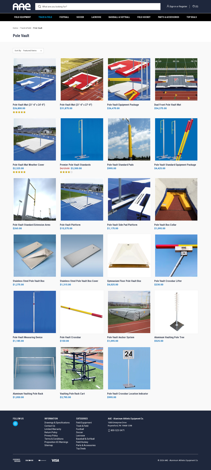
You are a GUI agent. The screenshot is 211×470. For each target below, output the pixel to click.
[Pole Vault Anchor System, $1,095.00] (129, 312)
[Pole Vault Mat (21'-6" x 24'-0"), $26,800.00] (35, 79)
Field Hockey (143, 17)
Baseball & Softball (119, 17)
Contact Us (49, 426)
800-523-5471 (118, 430)
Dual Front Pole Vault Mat (167, 104)
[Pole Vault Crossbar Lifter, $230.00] (176, 255)
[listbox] (33, 50)
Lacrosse (96, 17)
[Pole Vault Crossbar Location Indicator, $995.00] (129, 368)
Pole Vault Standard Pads (120, 164)
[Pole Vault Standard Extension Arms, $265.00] (35, 199)
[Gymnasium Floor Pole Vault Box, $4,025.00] (129, 255)
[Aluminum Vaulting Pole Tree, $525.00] (176, 312)
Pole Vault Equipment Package (123, 104)
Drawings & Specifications (57, 422)
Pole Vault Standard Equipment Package (175, 164)
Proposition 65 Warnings (56, 442)
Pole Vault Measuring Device (27, 337)
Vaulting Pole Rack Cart (72, 393)
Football (64, 17)
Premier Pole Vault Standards (75, 164)
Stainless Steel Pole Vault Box (28, 281)
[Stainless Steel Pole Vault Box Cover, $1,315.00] (82, 255)
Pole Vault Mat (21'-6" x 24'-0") (29, 104)
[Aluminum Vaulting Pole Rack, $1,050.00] (35, 368)
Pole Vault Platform (70, 224)
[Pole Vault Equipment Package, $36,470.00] (129, 79)
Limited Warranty (52, 429)
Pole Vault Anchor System (120, 337)
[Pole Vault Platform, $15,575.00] (82, 199)
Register (183, 6)
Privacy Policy (51, 435)
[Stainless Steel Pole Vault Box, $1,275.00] (35, 255)
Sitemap (48, 445)
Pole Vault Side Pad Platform (122, 224)
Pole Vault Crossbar (70, 337)
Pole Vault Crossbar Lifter (168, 281)
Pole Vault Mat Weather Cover (28, 164)
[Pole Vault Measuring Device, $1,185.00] (35, 312)
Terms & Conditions (53, 439)
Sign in (173, 6)
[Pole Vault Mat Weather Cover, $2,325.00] (35, 139)
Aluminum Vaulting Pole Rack (28, 393)
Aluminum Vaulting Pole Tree (169, 337)
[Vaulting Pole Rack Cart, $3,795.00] (82, 368)
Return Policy (50, 432)
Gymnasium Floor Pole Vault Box (124, 281)
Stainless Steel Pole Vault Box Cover (79, 281)
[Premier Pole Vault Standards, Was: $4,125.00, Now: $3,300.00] (82, 139)
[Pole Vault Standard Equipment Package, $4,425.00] (176, 139)
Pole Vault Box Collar (165, 224)
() (196, 6)
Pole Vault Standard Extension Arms (31, 224)
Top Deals (192, 17)
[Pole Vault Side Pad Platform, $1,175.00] (129, 199)
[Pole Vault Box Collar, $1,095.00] (176, 199)
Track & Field (45, 17)
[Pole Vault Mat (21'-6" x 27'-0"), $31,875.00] (82, 79)
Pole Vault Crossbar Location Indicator (127, 393)
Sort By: (18, 50)
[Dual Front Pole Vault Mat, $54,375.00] (176, 79)
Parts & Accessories (168, 17)
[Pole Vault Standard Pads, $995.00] (129, 139)
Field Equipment (22, 17)
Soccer (80, 17)
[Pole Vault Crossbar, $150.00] (82, 312)
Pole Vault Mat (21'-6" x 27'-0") (76, 104)
